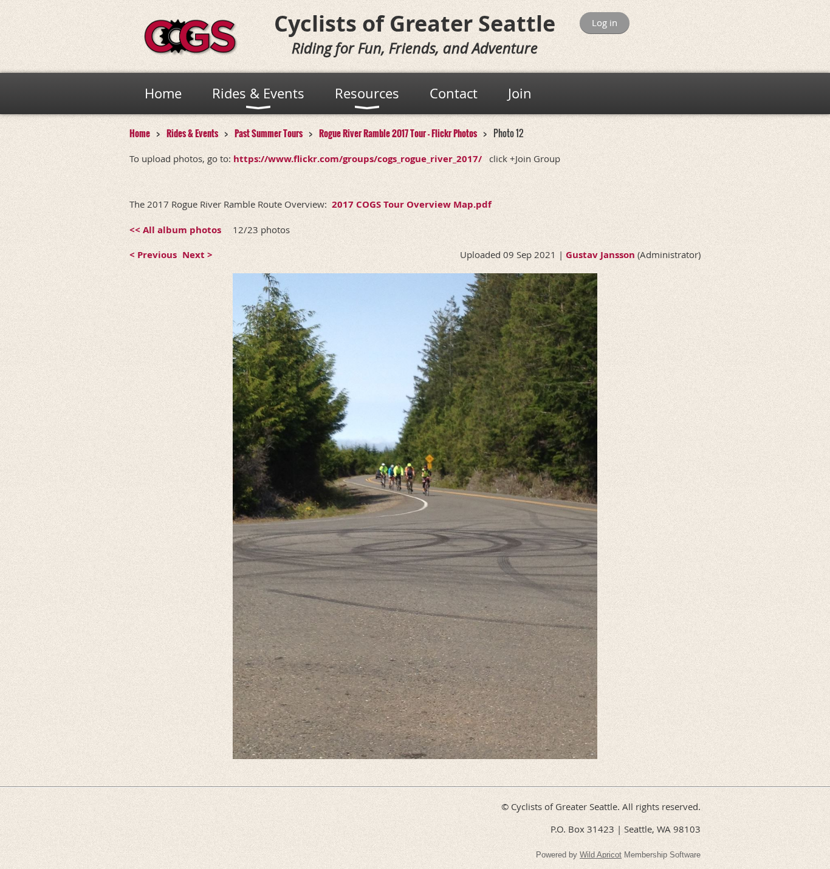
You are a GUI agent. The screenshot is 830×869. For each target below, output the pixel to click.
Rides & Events (192, 133)
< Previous (153, 254)
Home (139, 133)
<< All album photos (175, 229)
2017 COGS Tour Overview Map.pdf (412, 204)
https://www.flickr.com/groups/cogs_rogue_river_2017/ (358, 158)
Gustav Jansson (600, 254)
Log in (604, 22)
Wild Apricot (601, 854)
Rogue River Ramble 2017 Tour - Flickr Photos (398, 133)
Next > (197, 254)
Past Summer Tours (269, 133)
